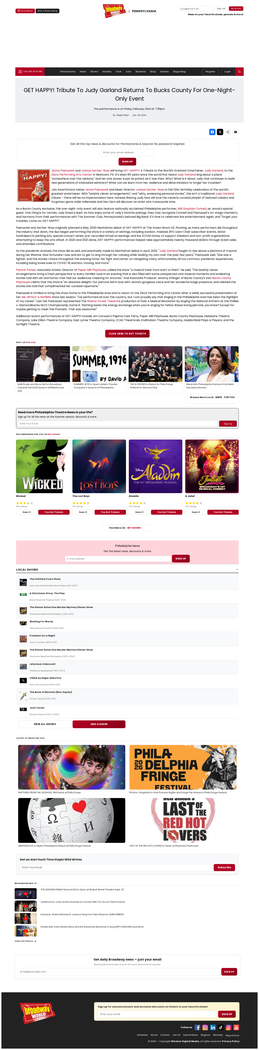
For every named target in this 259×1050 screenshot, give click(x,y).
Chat (118, 71)
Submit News (190, 1035)
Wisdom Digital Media (185, 1041)
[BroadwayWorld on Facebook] (197, 1027)
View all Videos (24, 941)
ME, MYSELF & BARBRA (36, 297)
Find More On (125, 527)
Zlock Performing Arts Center (72, 175)
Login (227, 71)
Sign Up (127, 161)
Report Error (232, 1035)
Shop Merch (27, 10)
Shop (153, 71)
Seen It (27, 512)
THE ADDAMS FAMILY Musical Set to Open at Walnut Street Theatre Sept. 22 (82, 889)
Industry (107, 71)
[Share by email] (235, 132)
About (154, 1035)
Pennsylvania (68, 71)
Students (140, 71)
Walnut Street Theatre (102, 301)
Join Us (176, 1035)
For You (31, 342)
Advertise (142, 1035)
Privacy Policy (230, 1041)
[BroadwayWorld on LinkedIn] (213, 1027)
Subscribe (224, 867)
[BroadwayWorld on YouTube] (236, 1027)
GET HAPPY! (131, 171)
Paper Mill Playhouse (92, 270)
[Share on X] (220, 132)
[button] (239, 71)
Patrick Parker (26, 270)
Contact (164, 1035)
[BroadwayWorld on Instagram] (205, 1027)
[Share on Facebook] (212, 132)
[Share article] (228, 132)
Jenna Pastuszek (63, 171)
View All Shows (45, 724)
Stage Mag (179, 71)
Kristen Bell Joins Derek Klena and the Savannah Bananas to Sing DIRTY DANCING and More (92, 926)
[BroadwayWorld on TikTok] (221, 1027)
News (83, 71)
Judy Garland (214, 171)
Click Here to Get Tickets (127, 333)
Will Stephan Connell (192, 209)
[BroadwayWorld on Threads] (228, 1027)
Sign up (229, 971)
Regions (205, 1035)
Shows (94, 71)
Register (210, 71)
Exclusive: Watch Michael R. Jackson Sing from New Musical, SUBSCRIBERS (82, 914)
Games (164, 71)
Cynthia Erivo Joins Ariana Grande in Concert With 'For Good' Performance (83, 902)
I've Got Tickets (54, 512)
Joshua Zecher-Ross (95, 171)
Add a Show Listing (47, 10)
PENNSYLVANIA (144, 11)
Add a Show (99, 724)
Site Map (218, 1035)
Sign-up (221, 8)
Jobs (128, 71)
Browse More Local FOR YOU (212, 397)
